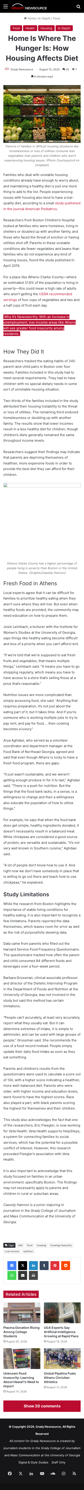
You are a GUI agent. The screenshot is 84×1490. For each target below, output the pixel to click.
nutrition (28, 1251)
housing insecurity (61, 1245)
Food (56, 18)
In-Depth (44, 18)
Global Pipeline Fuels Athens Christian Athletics (60, 1377)
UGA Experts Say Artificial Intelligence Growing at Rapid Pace (61, 1332)
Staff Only (58, 1462)
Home (31, 18)
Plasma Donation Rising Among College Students (21, 1332)
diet (20, 1245)
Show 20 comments (42, 1406)
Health (30, 28)
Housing (46, 28)
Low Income (12, 1251)
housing (41, 1245)
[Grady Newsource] (29, 6)
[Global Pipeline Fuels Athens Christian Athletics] (62, 1358)
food (29, 1245)
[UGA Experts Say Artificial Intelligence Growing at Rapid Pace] (62, 1312)
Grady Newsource (22, 69)
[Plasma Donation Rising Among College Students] (21, 1312)
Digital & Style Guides (33, 1462)
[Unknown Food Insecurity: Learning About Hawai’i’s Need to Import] (21, 1358)
